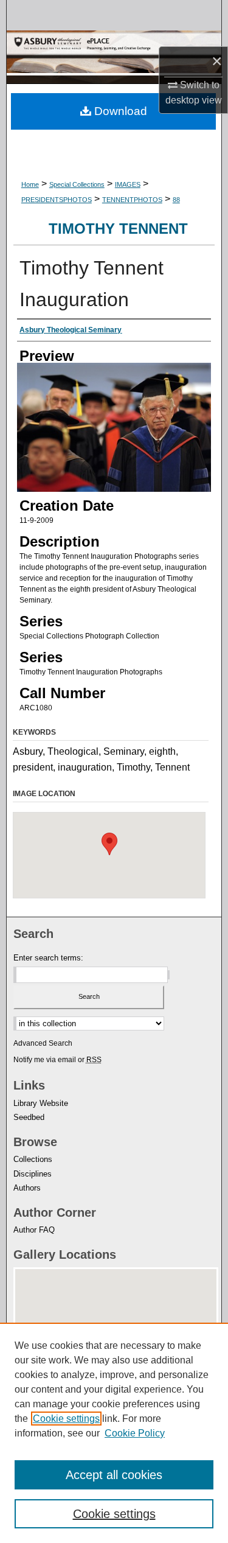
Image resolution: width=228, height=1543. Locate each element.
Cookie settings (66, 1418)
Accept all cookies (114, 1475)
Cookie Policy (135, 1433)
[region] (114, 1433)
